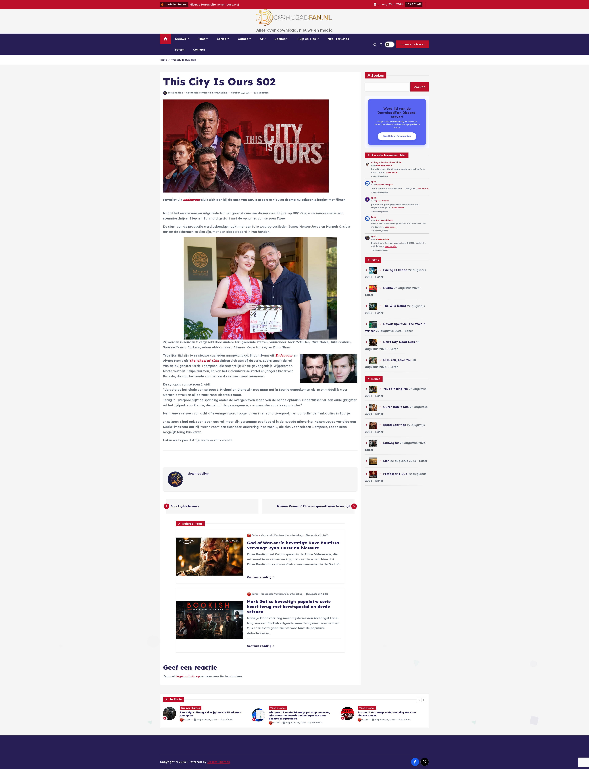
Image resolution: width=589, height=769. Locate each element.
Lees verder (392, 172)
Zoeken (377, 75)
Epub (373, 182)
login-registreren (412, 44)
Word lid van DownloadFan (397, 136)
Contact (199, 49)
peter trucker (382, 201)
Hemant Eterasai (384, 165)
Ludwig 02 (391, 443)
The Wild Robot (394, 306)
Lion (386, 461)
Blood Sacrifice (394, 425)
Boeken (280, 39)
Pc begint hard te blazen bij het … (387, 162)
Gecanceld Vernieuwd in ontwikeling (206, 92)
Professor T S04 (395, 474)
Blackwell (367, 716)
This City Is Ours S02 (183, 59)
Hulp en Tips (306, 39)
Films (201, 39)
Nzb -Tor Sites (338, 39)
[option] (205, 715)
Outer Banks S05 (396, 407)
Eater (255, 535)
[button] (419, 700)
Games (243, 39)
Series (221, 39)
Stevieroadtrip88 (384, 185)
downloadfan (175, 92)
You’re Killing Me (395, 389)
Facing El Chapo (395, 270)
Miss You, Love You (397, 360)
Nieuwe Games (368, 708)
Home (163, 59)
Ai (261, 39)
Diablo (388, 288)
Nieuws (180, 39)
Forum (179, 49)
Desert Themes (218, 762)
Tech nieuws (189, 708)
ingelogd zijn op (188, 676)
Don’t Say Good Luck (399, 342)
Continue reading (259, 577)
